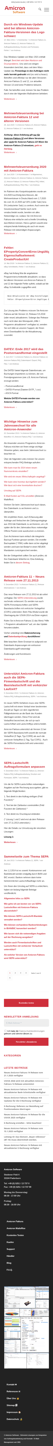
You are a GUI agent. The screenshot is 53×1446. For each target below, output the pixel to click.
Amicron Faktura (15, 1221)
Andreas (17, 50)
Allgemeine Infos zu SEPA (17, 898)
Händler (10, 1256)
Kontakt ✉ (12, 1384)
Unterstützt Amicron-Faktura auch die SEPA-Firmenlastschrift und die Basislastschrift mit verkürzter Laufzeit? (25, 681)
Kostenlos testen (26, 1003)
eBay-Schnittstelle (11, 267)
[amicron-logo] (22, 9)
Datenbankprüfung (17, 636)
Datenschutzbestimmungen (32, 1031)
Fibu (26, 185)
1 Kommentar (22, 40)
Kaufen (10, 1242)
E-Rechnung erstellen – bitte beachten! (22, 1123)
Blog (9, 1263)
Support (11, 1249)
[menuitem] (38, 9)
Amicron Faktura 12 (11, 43)
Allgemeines (37, 175)
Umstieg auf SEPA (12, 490)
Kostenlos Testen (15, 1235)
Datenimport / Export (29, 360)
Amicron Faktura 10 (25, 125)
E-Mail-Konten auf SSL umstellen (19, 496)
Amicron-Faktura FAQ (30, 182)
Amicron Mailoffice (16, 1228)
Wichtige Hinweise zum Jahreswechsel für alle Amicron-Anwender (20, 425)
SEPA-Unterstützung (27, 598)
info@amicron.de (18, 2)
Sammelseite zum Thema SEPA (26, 856)
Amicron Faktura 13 (27, 43)
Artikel (41, 182)
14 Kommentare (22, 175)
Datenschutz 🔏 (14, 1419)
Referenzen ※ (13, 1391)
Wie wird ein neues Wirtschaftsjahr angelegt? (24, 476)
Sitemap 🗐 (12, 1405)
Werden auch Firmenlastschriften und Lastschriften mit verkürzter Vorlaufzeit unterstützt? (23, 946)
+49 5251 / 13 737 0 (34, 2)
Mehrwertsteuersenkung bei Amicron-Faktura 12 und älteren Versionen (24, 117)
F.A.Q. (10, 1270)
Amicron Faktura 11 (38, 40)
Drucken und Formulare (29, 47)
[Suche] (38, 9)
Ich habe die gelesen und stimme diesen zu (24, 1032)
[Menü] (45, 9)
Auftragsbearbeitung (12, 47)
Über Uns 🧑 (13, 1398)
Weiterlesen (9, 99)
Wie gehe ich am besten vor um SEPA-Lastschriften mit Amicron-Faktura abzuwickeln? (23, 907)
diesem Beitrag (23, 562)
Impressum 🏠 (14, 1412)
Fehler (6, 50)
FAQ (22, 185)
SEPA (33, 697)
